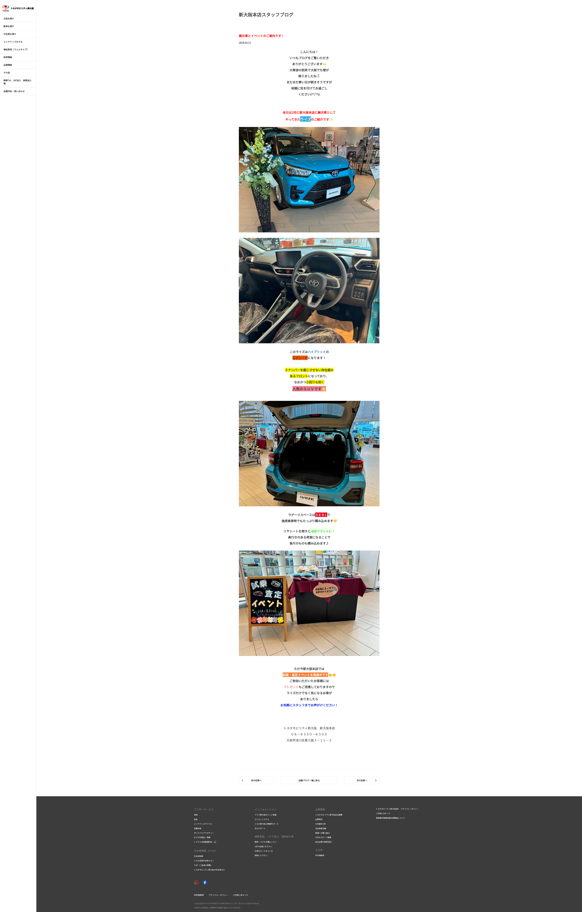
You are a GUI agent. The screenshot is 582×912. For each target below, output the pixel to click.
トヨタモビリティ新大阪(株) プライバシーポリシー (397, 808)
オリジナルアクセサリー (204, 833)
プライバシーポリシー (218, 895)
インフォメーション (265, 809)
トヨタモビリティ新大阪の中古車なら (209, 869)
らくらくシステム (262, 819)
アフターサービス (203, 809)
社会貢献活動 (320, 828)
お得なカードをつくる (264, 851)
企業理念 (319, 819)
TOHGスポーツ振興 (323, 837)
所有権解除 (319, 855)
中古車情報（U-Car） (205, 850)
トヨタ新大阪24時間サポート (267, 823)
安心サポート (260, 828)
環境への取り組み (322, 833)
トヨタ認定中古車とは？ (204, 860)
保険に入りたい (261, 855)
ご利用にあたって (383, 813)
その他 (319, 850)
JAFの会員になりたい (263, 846)
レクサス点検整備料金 (203, 842)
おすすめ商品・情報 (202, 837)
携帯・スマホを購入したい (265, 841)
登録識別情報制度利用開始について (390, 818)
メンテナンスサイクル (203, 823)
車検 (196, 814)
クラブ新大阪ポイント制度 (265, 814)
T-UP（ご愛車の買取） (203, 865)
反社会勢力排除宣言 (323, 841)
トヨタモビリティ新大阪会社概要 (328, 814)
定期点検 (197, 828)
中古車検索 (198, 856)
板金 (196, 819)
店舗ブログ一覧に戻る (309, 780)
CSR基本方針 (320, 823)
